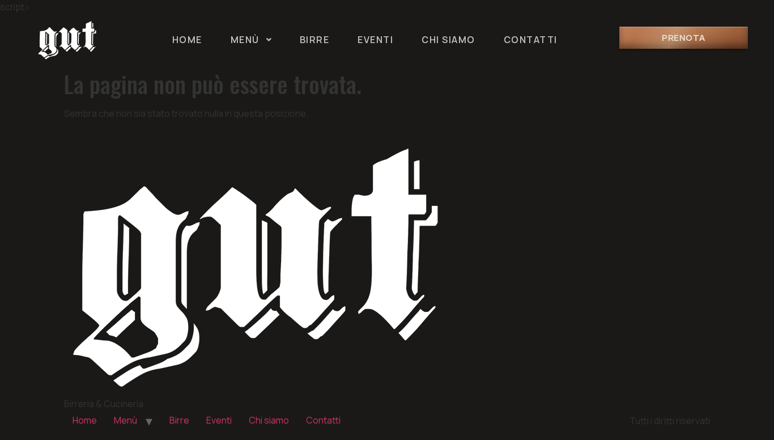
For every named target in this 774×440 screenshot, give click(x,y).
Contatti (323, 420)
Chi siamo (269, 420)
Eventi (219, 420)
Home (85, 420)
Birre (179, 420)
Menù (125, 420)
